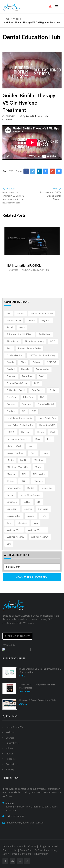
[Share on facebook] (26, 171)
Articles (9, 753)
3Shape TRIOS (14, 320)
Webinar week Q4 (39, 536)
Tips (9, 523)
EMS (11, 171)
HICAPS (10, 432)
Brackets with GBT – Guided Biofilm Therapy (51, 196)
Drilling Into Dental (16, 390)
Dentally (25, 369)
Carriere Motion (14, 355)
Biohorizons (12, 341)
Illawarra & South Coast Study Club (37, 700)
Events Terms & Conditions (34, 850)
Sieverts (28, 509)
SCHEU (27, 502)
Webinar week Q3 (15, 536)
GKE (34, 411)
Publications (12, 742)
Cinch (23, 362)
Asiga (22, 327)
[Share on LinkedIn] (39, 171)
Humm (40, 432)
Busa (9, 348)
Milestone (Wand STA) (17, 467)
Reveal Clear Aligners (30, 495)
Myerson (11, 474)
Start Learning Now (17, 636)
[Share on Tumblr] (45, 171)
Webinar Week (14, 530)
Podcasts (11, 758)
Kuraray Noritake (15, 453)
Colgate (36, 362)
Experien (11, 404)
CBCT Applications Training (42, 355)
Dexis (41, 376)
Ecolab (53, 390)
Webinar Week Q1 (37, 530)
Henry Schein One (47, 418)
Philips (24, 481)
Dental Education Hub (37, 116)
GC (23, 411)
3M (8, 313)
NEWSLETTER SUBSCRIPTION (32, 577)
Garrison (11, 411)
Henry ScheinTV (47, 425)
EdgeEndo (12, 397)
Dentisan (11, 376)
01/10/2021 (11, 116)
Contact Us (12, 764)
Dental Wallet (42, 369)
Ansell (10, 327)
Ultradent (22, 523)
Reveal (10, 495)
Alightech (45, 320)
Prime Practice (14, 488)
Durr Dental (37, 390)
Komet (31, 446)
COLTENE (51, 362)
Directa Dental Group (17, 383)
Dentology (27, 376)
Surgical (30, 516)
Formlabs (26, 404)
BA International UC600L (24, 265)
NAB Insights (39, 474)
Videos (17, 18)
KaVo (38, 439)
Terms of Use (9, 850)
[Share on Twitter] (32, 171)
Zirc (9, 543)
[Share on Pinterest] (59, 171)
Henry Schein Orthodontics (20, 425)
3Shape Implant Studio (42, 313)
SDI (39, 502)
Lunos (45, 453)
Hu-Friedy (26, 432)
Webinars (11, 732)
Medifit (23, 460)
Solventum (43, 509)
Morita (38, 467)
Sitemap (10, 769)
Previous (11, 188)
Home (5, 18)
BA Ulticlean (44, 334)
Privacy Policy (41, 853)
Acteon (31, 320)
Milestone (38, 460)
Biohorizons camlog (34, 341)
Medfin (10, 460)
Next (55, 188)
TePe (43, 516)
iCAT (52, 432)
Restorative (46, 488)
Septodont (12, 509)
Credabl (11, 369)
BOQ (52, 341)
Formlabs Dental (46, 404)
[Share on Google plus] (52, 171)
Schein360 (12, 502)
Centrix (10, 362)
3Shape (20, 313)
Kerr (49, 439)
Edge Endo (28, 397)
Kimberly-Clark (14, 446)
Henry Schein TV (14, 727)
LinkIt (32, 453)
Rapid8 (30, 488)
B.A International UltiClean (19, 334)
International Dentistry (18, 439)
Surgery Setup (13, 516)
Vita (36, 523)
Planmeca (38, 481)
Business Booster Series (29, 348)
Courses (10, 737)
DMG (37, 383)
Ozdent (10, 481)
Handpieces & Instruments (19, 418)
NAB (24, 474)
